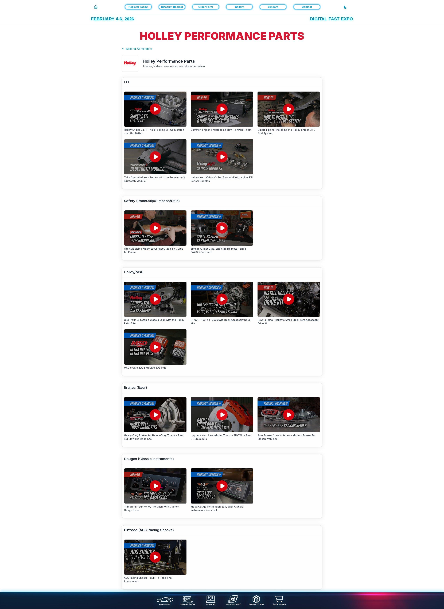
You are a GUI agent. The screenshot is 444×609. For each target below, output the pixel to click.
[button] (155, 109)
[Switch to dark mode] (346, 7)
